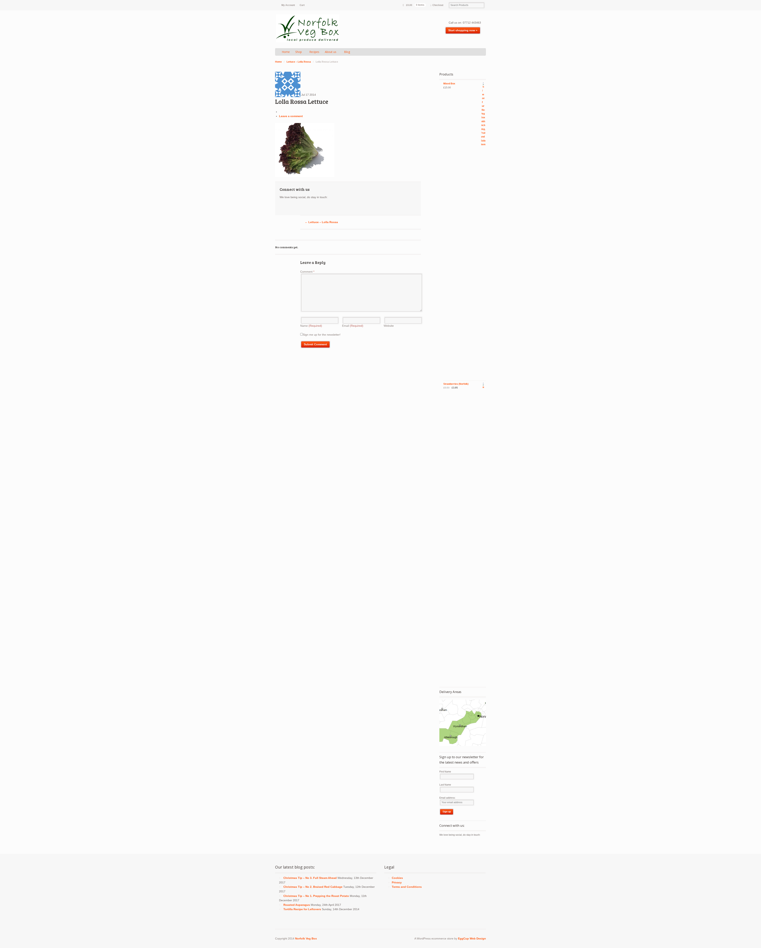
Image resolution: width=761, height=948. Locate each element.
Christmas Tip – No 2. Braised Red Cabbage (312, 886)
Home (286, 52)
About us (330, 52)
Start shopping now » (462, 30)
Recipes (314, 52)
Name (311, 325)
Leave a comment (291, 116)
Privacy (397, 882)
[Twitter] (283, 206)
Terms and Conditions (407, 886)
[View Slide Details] (462, 723)
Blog (347, 52)
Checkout (437, 5)
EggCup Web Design (472, 938)
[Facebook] (290, 206)
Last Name (445, 784)
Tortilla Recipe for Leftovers (302, 909)
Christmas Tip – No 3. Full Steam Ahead (310, 877)
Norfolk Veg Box (306, 938)
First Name (445, 771)
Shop (298, 52)
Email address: (447, 797)
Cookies (397, 877)
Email (352, 325)
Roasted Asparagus (296, 904)
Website (389, 325)
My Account (288, 5)
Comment (307, 271)
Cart (302, 5)
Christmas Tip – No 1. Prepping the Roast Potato (316, 895)
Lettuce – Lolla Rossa (299, 61)
